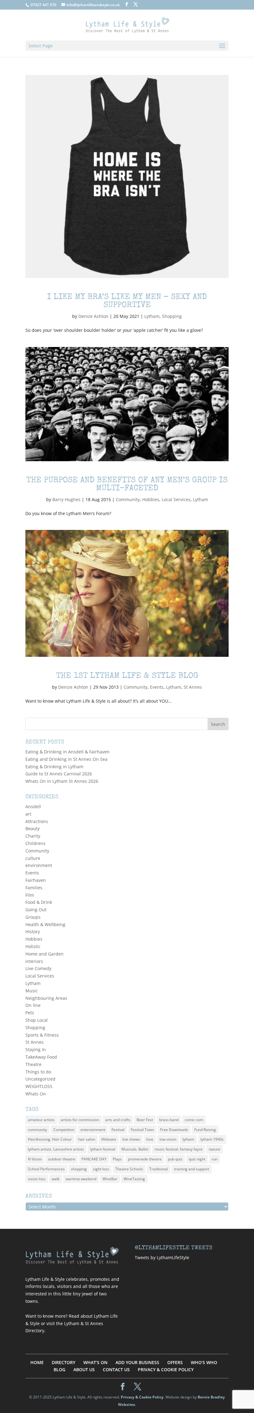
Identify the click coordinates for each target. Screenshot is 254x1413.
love (149, 1139)
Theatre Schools (129, 1169)
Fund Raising (205, 1129)
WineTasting (134, 1178)
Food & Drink (38, 902)
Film (29, 895)
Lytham (152, 316)
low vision (168, 1139)
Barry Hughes (66, 499)
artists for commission (80, 1119)
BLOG (59, 1369)
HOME (37, 1362)
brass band (168, 1119)
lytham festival (102, 1149)
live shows (131, 1139)
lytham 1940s (212, 1139)
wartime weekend (81, 1178)
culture (32, 858)
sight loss (101, 1169)
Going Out (35, 909)
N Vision (35, 1159)
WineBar (110, 1178)
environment (38, 865)
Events (157, 687)
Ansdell (33, 806)
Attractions (36, 821)
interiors (34, 961)
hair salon (86, 1139)
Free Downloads (174, 1129)
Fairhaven (35, 880)
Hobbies (150, 499)
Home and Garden (44, 954)
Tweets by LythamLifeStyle (162, 1257)
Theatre (33, 1064)
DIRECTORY (63, 1362)
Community (128, 499)
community (37, 1129)
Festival (118, 1129)
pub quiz (175, 1159)
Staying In (35, 1049)
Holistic (33, 946)
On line (33, 1005)
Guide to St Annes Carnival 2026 (58, 774)
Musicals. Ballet (134, 1149)
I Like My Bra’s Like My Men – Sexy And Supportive (127, 301)
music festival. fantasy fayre (179, 1149)
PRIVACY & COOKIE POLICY (166, 1369)
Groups (33, 917)
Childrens (35, 843)
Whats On (35, 1094)
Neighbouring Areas (46, 998)
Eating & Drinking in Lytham (54, 766)
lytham (188, 1139)
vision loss (37, 1178)
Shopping (172, 316)
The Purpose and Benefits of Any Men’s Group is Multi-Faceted (127, 485)
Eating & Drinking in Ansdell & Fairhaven (67, 752)
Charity (32, 836)
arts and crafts (117, 1119)
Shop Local (36, 1020)
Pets (29, 1013)
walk (55, 1178)
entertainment (93, 1129)
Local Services (176, 499)
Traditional (158, 1169)
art (28, 814)
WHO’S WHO (204, 1362)
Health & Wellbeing (45, 924)
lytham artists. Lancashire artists (56, 1149)
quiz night (197, 1159)
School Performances (46, 1169)
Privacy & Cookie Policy (142, 1397)
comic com (194, 1119)
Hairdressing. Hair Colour (50, 1139)
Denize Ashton (93, 316)
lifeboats (108, 1139)
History (32, 931)
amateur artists (41, 1119)
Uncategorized (40, 1079)
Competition (63, 1129)
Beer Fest (145, 1119)
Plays (117, 1159)
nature (214, 1149)
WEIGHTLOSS (38, 1086)
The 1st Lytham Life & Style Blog (127, 676)
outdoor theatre (61, 1159)
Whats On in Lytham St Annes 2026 (61, 781)
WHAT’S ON (95, 1362)
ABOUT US (84, 1369)
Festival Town (142, 1129)
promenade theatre (145, 1159)
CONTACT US (116, 1369)
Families (33, 888)
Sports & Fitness (42, 1035)
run (214, 1159)
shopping (79, 1169)
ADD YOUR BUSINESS (137, 1362)
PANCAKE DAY (94, 1159)
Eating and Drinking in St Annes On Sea (66, 759)
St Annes (193, 687)
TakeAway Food (41, 1057)
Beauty (32, 828)
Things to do (38, 1072)
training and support (191, 1169)
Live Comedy (38, 968)
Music (31, 991)
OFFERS (175, 1362)
